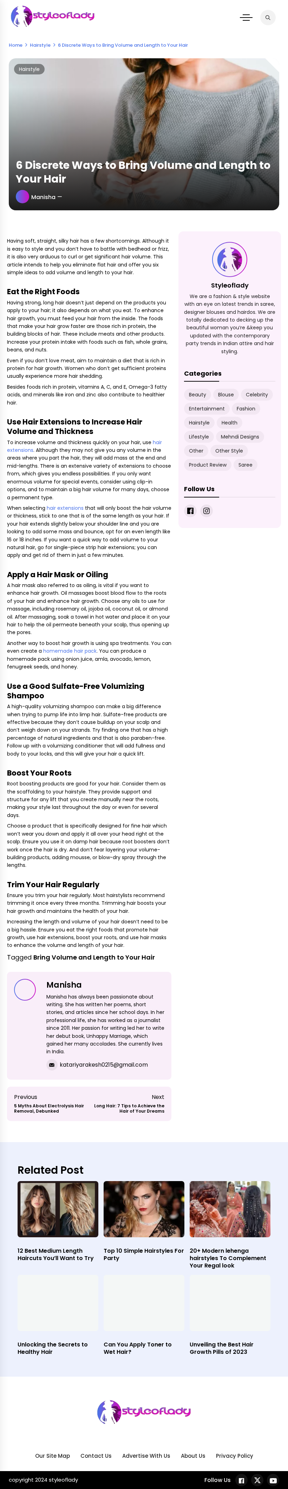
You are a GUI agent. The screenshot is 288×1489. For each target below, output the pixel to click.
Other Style (229, 450)
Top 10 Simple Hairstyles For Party (144, 1254)
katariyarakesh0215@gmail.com (104, 1065)
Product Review (208, 464)
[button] (246, 18)
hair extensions (65, 508)
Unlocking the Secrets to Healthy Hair (53, 1348)
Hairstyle (29, 69)
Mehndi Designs (240, 436)
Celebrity (257, 394)
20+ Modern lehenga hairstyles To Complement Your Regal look (228, 1258)
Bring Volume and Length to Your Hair (94, 957)
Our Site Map (52, 1456)
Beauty (197, 394)
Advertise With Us (146, 1456)
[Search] (268, 17)
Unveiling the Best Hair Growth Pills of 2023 (222, 1348)
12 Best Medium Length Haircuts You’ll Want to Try (56, 1254)
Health (229, 422)
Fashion (246, 408)
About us (193, 1456)
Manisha (43, 197)
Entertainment (207, 408)
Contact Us (96, 1456)
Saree (245, 464)
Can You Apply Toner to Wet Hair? (138, 1348)
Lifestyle (199, 436)
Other (196, 450)
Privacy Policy (234, 1456)
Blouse (226, 394)
